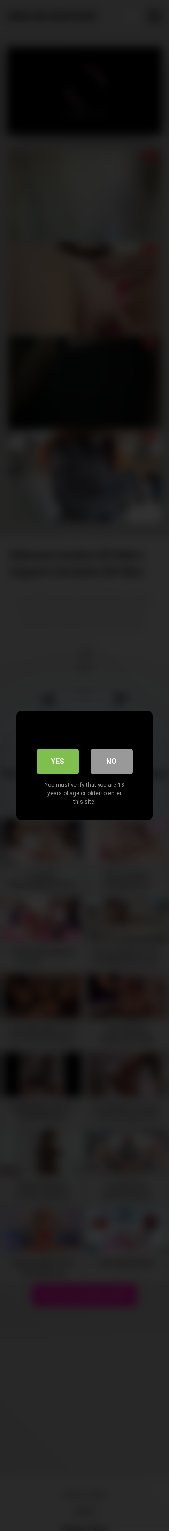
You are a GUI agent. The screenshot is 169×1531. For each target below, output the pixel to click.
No (111, 761)
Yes (57, 761)
